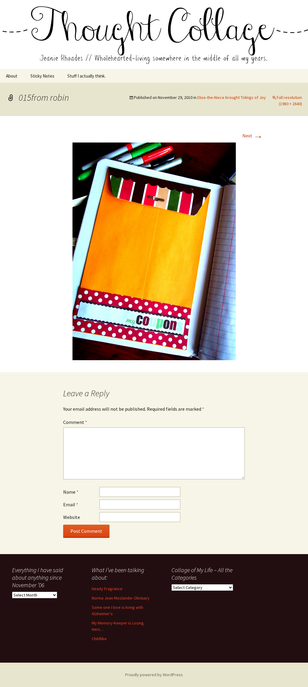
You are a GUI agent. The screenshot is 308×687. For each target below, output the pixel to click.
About (11, 76)
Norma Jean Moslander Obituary (120, 598)
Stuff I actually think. (86, 76)
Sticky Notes (42, 76)
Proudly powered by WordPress (154, 674)
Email (70, 504)
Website (71, 517)
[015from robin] (154, 251)
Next (252, 136)
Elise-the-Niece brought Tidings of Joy (231, 97)
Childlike (99, 638)
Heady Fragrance (107, 588)
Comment (75, 422)
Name (71, 492)
